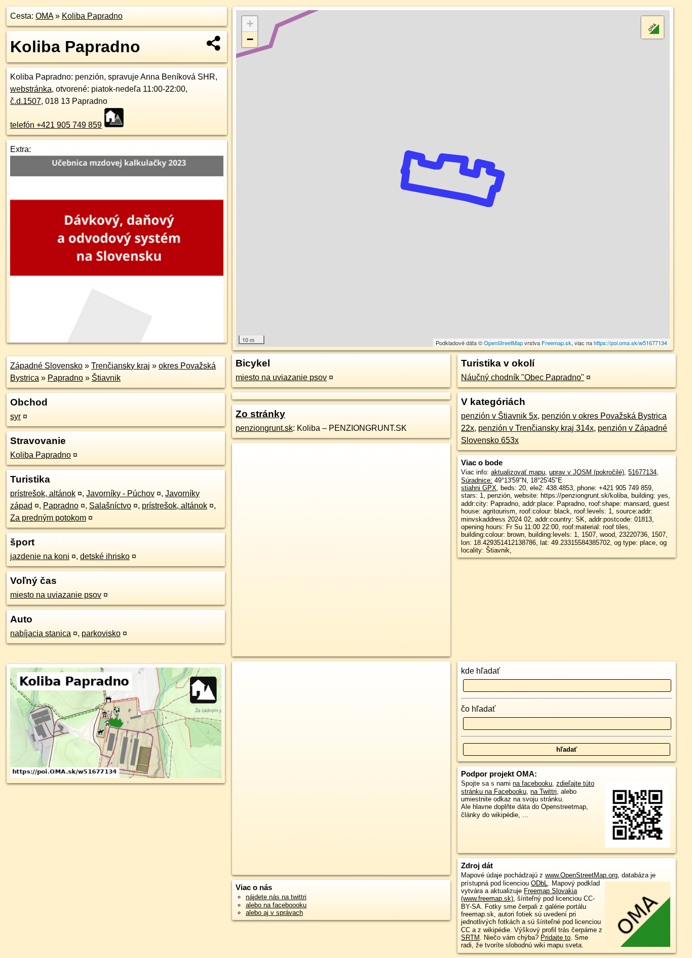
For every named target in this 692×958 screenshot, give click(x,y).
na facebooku (532, 783)
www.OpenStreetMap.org (581, 875)
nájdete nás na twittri (276, 897)
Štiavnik (106, 378)
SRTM (470, 937)
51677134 (642, 472)
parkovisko (101, 633)
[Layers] (652, 27)
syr (15, 416)
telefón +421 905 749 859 (56, 125)
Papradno (65, 378)
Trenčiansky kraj (120, 365)
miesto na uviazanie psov (55, 595)
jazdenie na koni (39, 556)
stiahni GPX (478, 488)
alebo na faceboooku (276, 905)
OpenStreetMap (503, 343)
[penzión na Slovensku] (117, 117)
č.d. (25, 101)
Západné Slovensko (46, 365)
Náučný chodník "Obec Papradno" (522, 377)
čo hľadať (478, 709)
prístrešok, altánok (42, 493)
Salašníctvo (110, 505)
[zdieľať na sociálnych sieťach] (214, 43)
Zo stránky (260, 414)
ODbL (539, 883)
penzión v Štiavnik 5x (499, 416)
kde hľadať (480, 671)
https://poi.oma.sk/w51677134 (630, 343)
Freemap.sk (556, 343)
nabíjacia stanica (40, 633)
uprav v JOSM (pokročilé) (586, 472)
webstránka (31, 89)
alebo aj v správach (274, 912)
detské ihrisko (105, 556)
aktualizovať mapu (518, 472)
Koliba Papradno (92, 16)
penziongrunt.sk (264, 428)
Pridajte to (555, 937)
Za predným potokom (48, 517)
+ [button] (250, 23)
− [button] (250, 39)
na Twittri (543, 791)
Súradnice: (476, 480)
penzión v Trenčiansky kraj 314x (536, 428)
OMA (44, 16)
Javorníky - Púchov (120, 493)
